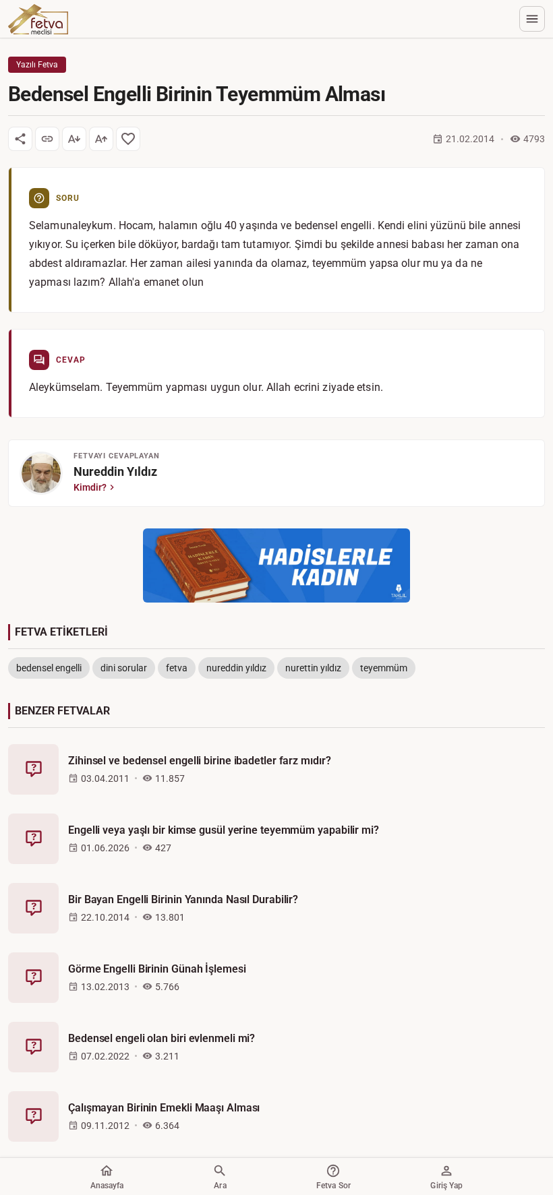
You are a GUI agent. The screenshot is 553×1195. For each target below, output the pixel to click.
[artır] (101, 139)
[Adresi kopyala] (47, 139)
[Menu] (532, 19)
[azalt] (74, 139)
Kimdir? (90, 487)
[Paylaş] (20, 139)
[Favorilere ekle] (128, 139)
